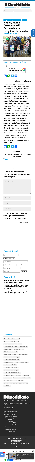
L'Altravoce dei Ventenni (11, 359)
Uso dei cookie (11, 444)
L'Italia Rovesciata (10, 364)
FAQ (16, 446)
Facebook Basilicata (10, 413)
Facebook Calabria (10, 414)
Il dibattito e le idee (10, 351)
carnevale (7, 62)
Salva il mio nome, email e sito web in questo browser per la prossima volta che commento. (15, 215)
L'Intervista (24, 362)
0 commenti (21, 34)
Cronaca (25, 20)
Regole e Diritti (9, 380)
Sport (7, 385)
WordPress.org (11, 431)
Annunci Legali (8, 338)
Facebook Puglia (10, 418)
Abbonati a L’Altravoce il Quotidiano (14, 400)
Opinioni (16, 377)
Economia (8, 349)
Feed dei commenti (10, 429)
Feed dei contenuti (10, 427)
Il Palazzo (23, 354)
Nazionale (8, 377)
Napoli (12, 20)
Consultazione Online (10, 346)
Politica (26, 377)
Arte (17, 338)
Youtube (10, 421)
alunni (26, 62)
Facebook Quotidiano (10, 411)
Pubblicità (16, 441)
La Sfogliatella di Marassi (12, 372)
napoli (21, 62)
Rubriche (19, 380)
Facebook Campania (10, 416)
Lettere (19, 375)
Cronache (18, 20)
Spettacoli (23, 383)
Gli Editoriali (19, 349)
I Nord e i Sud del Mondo (11, 357)
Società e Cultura (10, 383)
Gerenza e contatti (16, 438)
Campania (6, 20)
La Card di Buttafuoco (11, 370)
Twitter (10, 419)
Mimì (26, 375)
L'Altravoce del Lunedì (11, 362)
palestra (15, 62)
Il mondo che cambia (10, 354)
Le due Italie (9, 375)
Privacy (25, 444)
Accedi (14, 425)
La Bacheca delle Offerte (11, 367)
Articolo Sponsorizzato (11, 341)
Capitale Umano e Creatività (12, 344)
